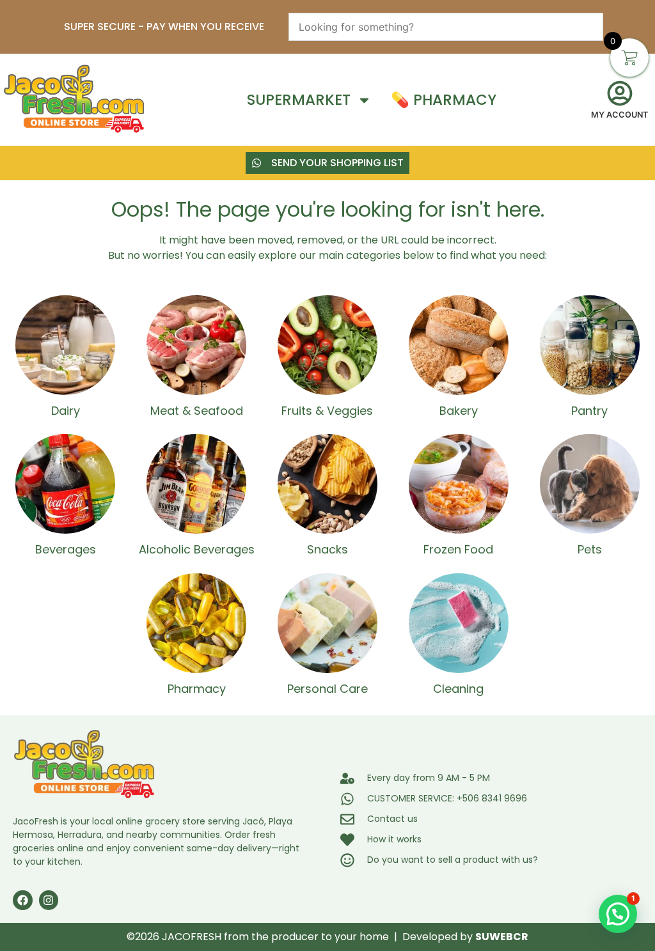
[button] (618, 914)
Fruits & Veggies (327, 411)
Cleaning (458, 689)
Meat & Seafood (196, 411)
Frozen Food (458, 549)
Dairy (65, 411)
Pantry (589, 411)
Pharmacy (197, 689)
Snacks (327, 549)
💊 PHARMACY (443, 100)
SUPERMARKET (299, 100)
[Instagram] (49, 900)
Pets (590, 549)
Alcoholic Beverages (197, 549)
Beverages (65, 549)
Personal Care (327, 689)
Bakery (458, 411)
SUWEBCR (501, 936)
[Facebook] (23, 900)
